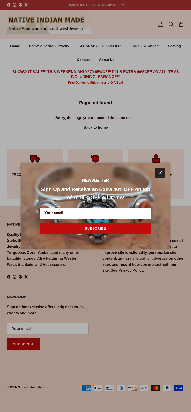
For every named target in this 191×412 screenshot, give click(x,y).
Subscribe (95, 228)
